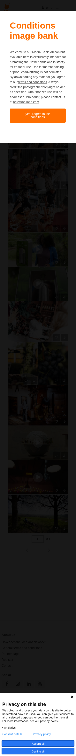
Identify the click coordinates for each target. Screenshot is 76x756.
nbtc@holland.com (26, 102)
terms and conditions (32, 82)
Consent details (12, 734)
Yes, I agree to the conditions (38, 115)
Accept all (38, 743)
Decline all (38, 751)
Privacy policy (42, 734)
